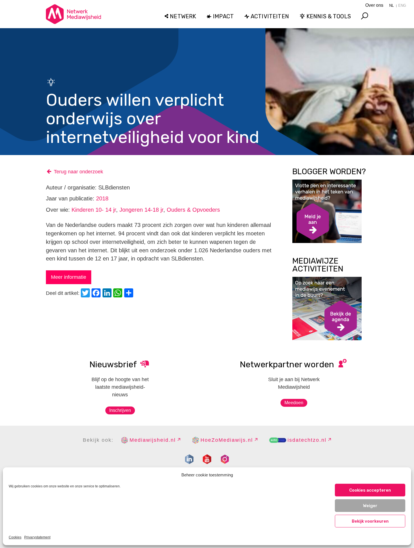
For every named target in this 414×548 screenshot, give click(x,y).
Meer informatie (68, 277)
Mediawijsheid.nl (153, 440)
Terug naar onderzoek (78, 171)
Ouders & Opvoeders (193, 210)
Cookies (15, 537)
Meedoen (293, 402)
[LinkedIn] (108, 293)
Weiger (370, 505)
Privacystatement (37, 537)
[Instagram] (225, 459)
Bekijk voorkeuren (370, 521)
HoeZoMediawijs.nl (227, 440)
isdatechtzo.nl (307, 440)
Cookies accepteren (370, 490)
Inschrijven (120, 410)
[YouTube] (207, 459)
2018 (102, 198)
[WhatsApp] (118, 293)
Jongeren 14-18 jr (141, 210)
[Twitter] (86, 293)
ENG (402, 5)
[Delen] (129, 293)
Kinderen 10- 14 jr (94, 210)
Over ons (374, 5)
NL (391, 5)
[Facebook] (97, 293)
